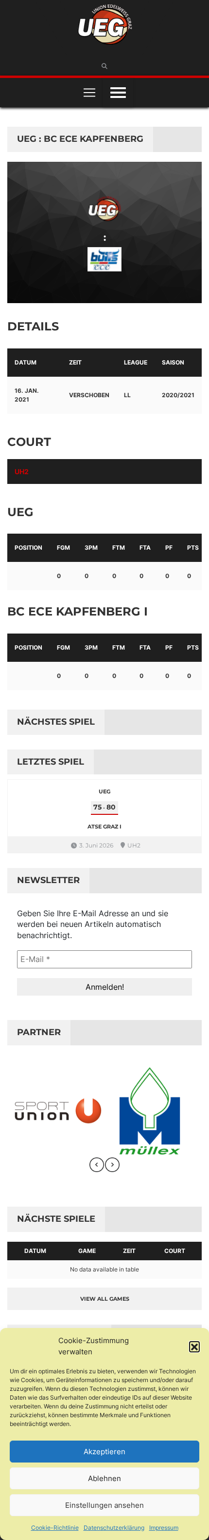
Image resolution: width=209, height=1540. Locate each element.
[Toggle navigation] (89, 92)
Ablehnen (104, 1478)
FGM (63, 547)
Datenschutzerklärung (114, 1527)
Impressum (163, 1527)
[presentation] (96, 1164)
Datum (35, 1250)
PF (169, 547)
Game (87, 1250)
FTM (118, 547)
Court (174, 1250)
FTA (145, 547)
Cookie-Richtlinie (55, 1527)
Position (28, 547)
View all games (104, 1298)
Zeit (129, 1250)
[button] (194, 1346)
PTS (193, 547)
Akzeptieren (104, 1451)
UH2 (22, 471)
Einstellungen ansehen (104, 1505)
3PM (91, 547)
